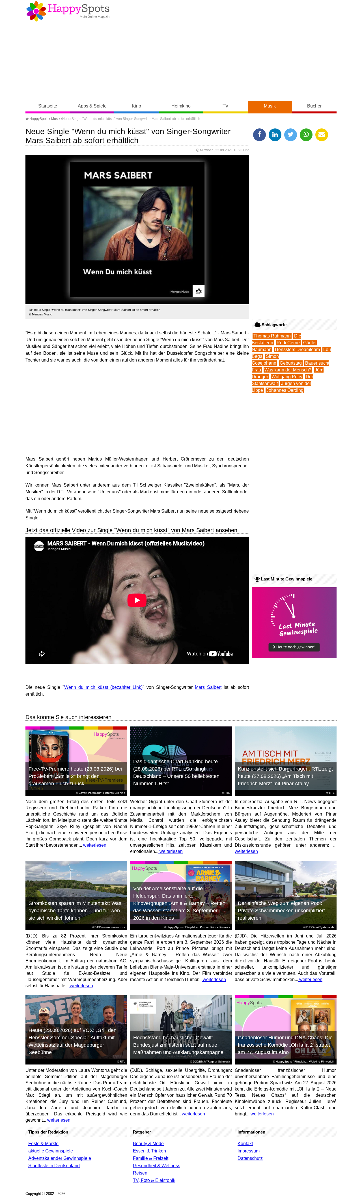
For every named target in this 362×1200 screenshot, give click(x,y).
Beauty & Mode (148, 1143)
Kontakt (245, 1143)
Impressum (249, 1151)
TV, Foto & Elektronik (154, 1180)
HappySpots (38, 119)
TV (226, 106)
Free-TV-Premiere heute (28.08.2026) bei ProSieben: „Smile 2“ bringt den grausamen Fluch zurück (75, 776)
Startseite (47, 106)
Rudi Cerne (288, 342)
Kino (136, 106)
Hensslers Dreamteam (297, 349)
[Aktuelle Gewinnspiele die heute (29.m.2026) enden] (294, 656)
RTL (227, 792)
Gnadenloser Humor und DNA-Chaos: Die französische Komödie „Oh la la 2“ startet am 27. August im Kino (285, 1045)
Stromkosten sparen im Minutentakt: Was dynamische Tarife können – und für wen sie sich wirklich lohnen (75, 910)
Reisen (140, 1173)
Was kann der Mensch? (287, 369)
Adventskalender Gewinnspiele (59, 1158)
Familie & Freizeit (150, 1158)
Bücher (314, 106)
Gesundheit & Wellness (156, 1165)
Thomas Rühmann (272, 336)
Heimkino (181, 106)
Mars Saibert (208, 687)
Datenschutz (250, 1158)
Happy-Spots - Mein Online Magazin (67, 11)
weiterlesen (94, 845)
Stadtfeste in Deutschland (54, 1165)
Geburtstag (291, 363)
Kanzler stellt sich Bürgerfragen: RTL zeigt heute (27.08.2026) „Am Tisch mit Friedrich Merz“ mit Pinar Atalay (285, 776)
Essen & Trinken (149, 1151)
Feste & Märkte (43, 1143)
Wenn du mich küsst (86, 687)
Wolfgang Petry (287, 376)
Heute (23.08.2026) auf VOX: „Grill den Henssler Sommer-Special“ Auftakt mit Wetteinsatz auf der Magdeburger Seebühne (73, 1041)
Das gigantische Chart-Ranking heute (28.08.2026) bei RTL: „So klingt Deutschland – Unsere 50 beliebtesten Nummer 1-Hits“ (176, 772)
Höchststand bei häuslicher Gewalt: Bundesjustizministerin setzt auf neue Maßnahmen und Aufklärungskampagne (178, 1045)
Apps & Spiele (92, 106)
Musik (270, 106)
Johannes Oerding (284, 390)
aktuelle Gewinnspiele (50, 1151)
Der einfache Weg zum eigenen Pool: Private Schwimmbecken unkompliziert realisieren (281, 910)
